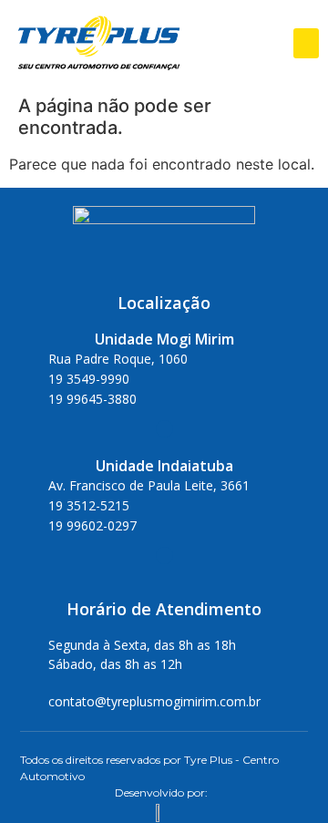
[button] (306, 43)
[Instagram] (164, 428)
